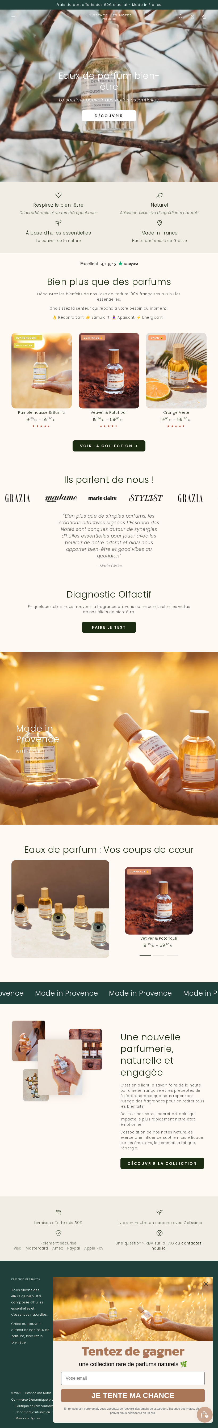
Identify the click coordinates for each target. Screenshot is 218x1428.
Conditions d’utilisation (33, 1412)
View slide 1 (145, 952)
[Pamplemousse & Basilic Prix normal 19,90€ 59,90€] (58, 918)
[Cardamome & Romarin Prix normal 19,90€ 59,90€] (98, 927)
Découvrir (109, 115)
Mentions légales (28, 1418)
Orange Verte (176, 412)
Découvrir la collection (162, 1163)
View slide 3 (172, 952)
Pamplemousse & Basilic (41, 412)
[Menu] (14, 17)
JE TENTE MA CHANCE (132, 1395)
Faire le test (109, 627)
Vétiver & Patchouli (109, 412)
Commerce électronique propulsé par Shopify (45, 1400)
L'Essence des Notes (37, 1393)
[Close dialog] (206, 1284)
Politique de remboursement (37, 1406)
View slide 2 (159, 952)
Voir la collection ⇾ (109, 446)
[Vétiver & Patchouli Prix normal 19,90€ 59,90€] (20, 908)
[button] (181, 17)
